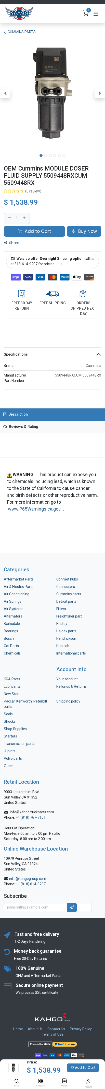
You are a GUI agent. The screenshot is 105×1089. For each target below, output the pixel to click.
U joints (10, 751)
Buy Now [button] (87, 231)
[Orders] (64, 1081)
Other (8, 766)
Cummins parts (68, 594)
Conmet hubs (67, 579)
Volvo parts (13, 758)
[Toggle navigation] (95, 13)
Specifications (16, 354)
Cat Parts (11, 646)
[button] (5, 93)
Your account (67, 679)
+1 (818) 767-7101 (31, 817)
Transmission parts (19, 744)
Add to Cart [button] (37, 231)
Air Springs (12, 601)
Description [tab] (17, 414)
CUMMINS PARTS (22, 32)
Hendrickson (66, 638)
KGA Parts (12, 679)
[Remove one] (9, 218)
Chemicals (12, 653)
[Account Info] (88, 1081)
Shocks (10, 721)
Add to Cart (85, 1067)
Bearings (11, 631)
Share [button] (13, 242)
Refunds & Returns (71, 686)
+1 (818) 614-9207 (31, 884)
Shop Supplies (15, 729)
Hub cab (62, 646)
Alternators (13, 616)
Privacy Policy (81, 1029)
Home (18, 1029)
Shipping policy (68, 701)
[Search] (16, 1081)
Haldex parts (66, 631)
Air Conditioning (16, 594)
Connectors (66, 587)
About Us (35, 1029)
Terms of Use (52, 1034)
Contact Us (56, 1029)
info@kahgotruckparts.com (32, 812)
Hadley (61, 624)
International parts (71, 653)
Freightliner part (69, 616)
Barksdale (12, 624)
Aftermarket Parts (19, 579)
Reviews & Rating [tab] (23, 427)
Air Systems (13, 609)
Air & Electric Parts (18, 587)
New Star (11, 694)
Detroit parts (66, 601)
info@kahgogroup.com (27, 879)
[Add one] (25, 218)
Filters (61, 609)
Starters (10, 736)
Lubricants (12, 686)
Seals (8, 714)
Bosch (9, 638)
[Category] (40, 1081)
